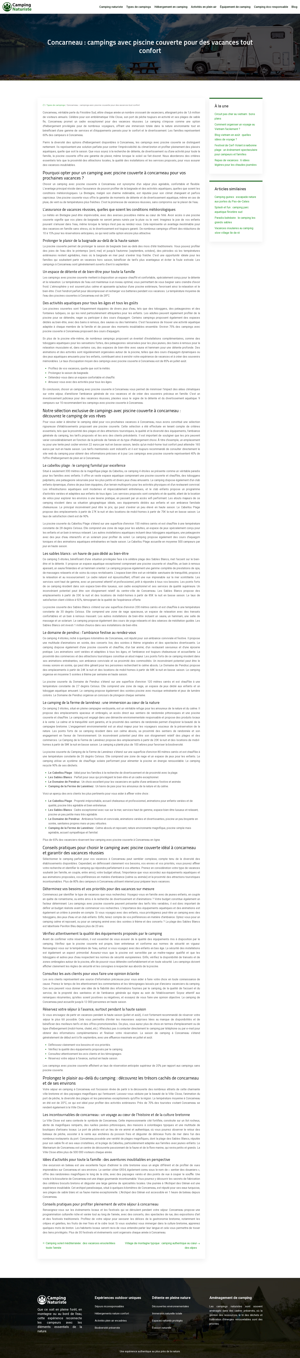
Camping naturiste (111, 7)
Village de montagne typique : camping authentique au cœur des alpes (161, 1245)
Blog (294, 7)
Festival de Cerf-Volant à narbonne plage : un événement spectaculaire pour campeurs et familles (236, 150)
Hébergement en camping (171, 7)
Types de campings (138, 7)
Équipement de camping (235, 7)
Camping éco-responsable (271, 7)
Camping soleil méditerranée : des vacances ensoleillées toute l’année (80, 1245)
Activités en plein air (203, 7)
